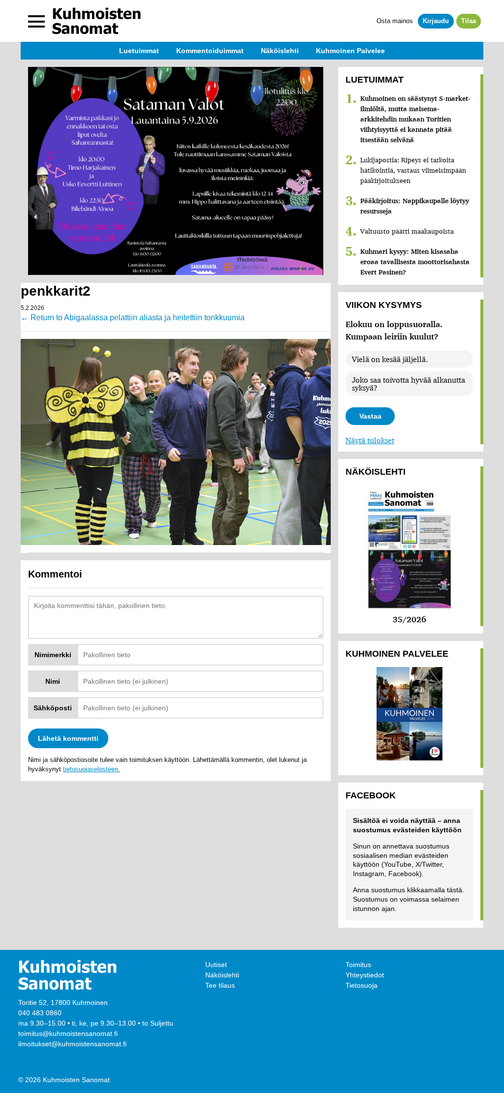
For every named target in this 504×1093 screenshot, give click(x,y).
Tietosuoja (362, 985)
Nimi (52, 681)
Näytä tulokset (370, 440)
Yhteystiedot (365, 975)
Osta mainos (395, 21)
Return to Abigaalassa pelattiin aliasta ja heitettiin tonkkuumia (133, 317)
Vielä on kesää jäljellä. (390, 359)
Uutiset (216, 965)
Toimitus (358, 965)
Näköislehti (222, 975)
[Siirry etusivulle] (96, 20)
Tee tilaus (220, 985)
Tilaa (468, 21)
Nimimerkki (52, 655)
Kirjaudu (436, 21)
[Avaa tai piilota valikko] (36, 21)
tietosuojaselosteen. (91, 769)
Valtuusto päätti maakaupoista (407, 231)
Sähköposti (52, 708)
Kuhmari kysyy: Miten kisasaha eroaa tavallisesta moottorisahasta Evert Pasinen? (415, 261)
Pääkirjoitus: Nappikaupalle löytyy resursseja (414, 205)
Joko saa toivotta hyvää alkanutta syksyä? (408, 384)
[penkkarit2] (176, 441)
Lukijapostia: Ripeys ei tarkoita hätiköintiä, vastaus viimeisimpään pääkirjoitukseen (413, 170)
